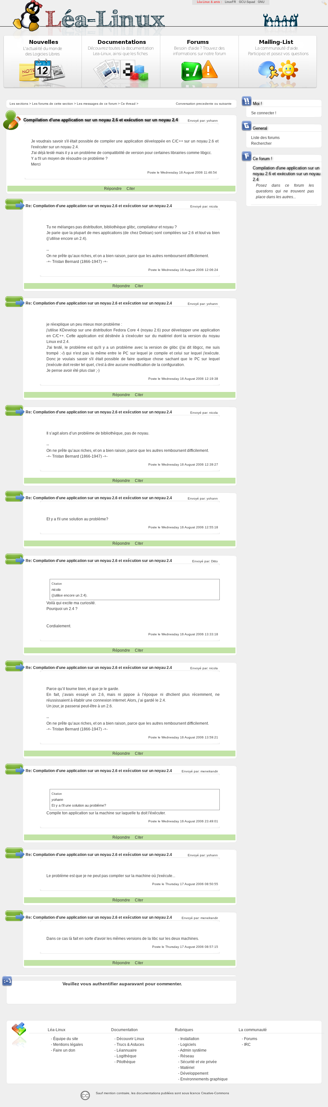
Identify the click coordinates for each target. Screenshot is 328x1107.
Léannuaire (127, 1050)
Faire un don (64, 1050)
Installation (189, 1039)
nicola (213, 206)
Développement (194, 1073)
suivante (225, 103)
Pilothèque (126, 1062)
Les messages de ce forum (97, 103)
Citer (131, 188)
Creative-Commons (215, 1093)
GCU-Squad (247, 2)
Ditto (214, 561)
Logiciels (188, 1044)
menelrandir (209, 771)
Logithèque (126, 1056)
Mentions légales (68, 1044)
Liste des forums (265, 137)
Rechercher (261, 143)
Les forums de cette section (52, 103)
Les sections (19, 103)
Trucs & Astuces (130, 1044)
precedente (204, 103)
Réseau (187, 1056)
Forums (250, 1039)
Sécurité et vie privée (198, 1062)
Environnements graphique (204, 1079)
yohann (212, 120)
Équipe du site (65, 1039)
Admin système (193, 1050)
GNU (261, 2)
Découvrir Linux (130, 1039)
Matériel (187, 1067)
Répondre (113, 188)
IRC (247, 1044)
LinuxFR (230, 2)
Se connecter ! (263, 113)
